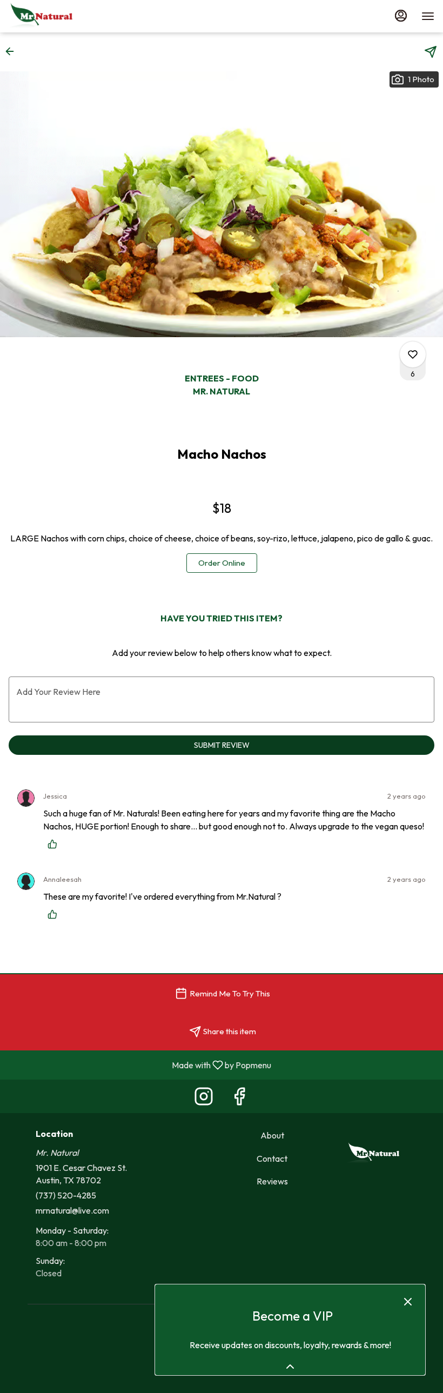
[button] (13, 51)
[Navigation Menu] (428, 16)
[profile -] (400, 15)
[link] (221, 563)
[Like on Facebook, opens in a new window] (239, 1099)
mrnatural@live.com (72, 1210)
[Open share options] (430, 52)
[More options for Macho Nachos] (413, 354)
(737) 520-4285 (66, 1195)
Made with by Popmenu (139, 1064)
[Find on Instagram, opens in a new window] (203, 1099)
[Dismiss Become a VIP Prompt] (408, 1302)
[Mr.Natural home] (57, 16)
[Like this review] (55, 844)
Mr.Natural (373, 1153)
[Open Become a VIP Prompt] (290, 1366)
